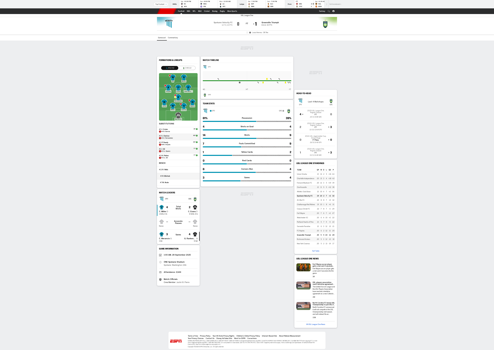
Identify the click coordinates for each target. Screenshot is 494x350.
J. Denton (165, 136)
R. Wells (165, 170)
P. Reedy (165, 142)
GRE (209, 95)
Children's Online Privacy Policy (248, 336)
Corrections (252, 338)
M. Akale (165, 182)
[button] (329, 11)
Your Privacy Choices (196, 338)
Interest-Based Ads (269, 336)
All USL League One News (315, 324)
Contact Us (210, 338)
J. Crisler (164, 129)
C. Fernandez (168, 138)
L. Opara (167, 151)
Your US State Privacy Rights (223, 336)
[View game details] (315, 114)
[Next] (326, 4)
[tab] (169, 68)
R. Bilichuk (166, 176)
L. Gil (166, 158)
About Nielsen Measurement (290, 336)
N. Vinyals (166, 144)
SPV (209, 67)
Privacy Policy (205, 336)
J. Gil (163, 149)
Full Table (315, 251)
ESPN (167, 11)
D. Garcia (167, 131)
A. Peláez (165, 156)
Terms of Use (193, 336)
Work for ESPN (239, 338)
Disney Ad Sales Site (224, 338)
